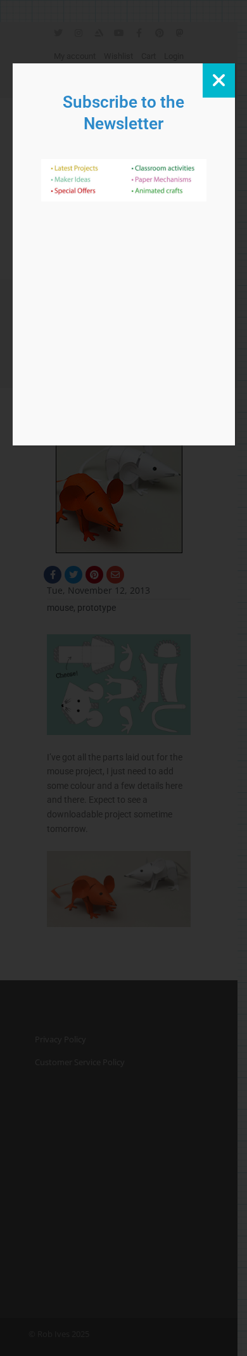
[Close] (219, 80)
